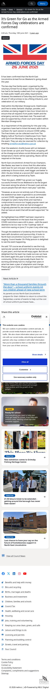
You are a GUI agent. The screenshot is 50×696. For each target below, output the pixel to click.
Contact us (6, 665)
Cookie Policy (7, 662)
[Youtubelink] (25, 573)
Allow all (25, 362)
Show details (37, 354)
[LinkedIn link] (14, 573)
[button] (32, 3)
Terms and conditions (10, 659)
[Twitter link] (8, 573)
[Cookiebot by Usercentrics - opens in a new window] (31, 316)
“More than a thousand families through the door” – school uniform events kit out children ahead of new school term (24, 287)
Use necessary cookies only (25, 377)
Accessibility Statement (11, 668)
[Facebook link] (3, 573)
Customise (23, 369)
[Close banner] (46, 317)
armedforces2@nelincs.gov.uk (22, 143)
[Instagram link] (19, 573)
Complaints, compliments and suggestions (20, 670)
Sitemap (5, 673)
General (5, 38)
